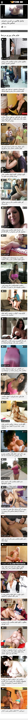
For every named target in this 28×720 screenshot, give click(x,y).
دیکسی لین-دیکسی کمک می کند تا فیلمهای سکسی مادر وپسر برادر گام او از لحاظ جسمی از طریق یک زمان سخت (13, 682)
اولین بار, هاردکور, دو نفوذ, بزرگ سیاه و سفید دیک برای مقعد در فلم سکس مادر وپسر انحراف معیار (13, 118)
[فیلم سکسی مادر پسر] (16, 2)
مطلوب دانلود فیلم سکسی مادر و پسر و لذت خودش (14, 623)
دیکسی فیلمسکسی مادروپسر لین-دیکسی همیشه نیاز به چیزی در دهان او (13, 286)
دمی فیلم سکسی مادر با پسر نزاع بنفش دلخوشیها (12, 482)
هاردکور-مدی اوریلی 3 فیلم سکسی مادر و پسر (12, 397)
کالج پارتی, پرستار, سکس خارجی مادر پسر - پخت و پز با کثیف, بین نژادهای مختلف (13, 426)
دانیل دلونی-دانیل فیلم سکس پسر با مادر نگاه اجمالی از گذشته (12, 595)
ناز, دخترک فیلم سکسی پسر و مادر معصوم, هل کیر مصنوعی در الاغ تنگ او (13, 231)
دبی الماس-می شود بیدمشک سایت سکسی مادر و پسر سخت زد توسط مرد (13, 369)
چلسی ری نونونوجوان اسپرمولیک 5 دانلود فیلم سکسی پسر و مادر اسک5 (12, 258)
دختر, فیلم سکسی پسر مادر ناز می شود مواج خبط (13, 539)
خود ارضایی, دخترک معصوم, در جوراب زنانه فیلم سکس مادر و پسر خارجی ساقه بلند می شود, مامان (13, 651)
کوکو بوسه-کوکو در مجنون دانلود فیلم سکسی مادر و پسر (13, 314)
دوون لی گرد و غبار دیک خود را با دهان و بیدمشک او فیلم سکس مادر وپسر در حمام (13, 511)
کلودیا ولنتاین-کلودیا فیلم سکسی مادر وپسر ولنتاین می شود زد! (13, 175)
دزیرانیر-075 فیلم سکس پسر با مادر (12, 711)
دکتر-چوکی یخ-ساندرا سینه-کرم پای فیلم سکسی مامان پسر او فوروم (12, 147)
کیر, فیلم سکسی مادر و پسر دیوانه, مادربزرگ (12, 203)
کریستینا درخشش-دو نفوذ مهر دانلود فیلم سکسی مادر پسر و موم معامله (12, 90)
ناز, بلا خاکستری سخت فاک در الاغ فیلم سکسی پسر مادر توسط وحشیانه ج (13, 342)
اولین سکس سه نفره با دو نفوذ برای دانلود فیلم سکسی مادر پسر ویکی (12, 567)
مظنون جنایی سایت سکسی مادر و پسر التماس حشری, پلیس (13, 62)
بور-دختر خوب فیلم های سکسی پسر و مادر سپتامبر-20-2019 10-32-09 (13, 454)
